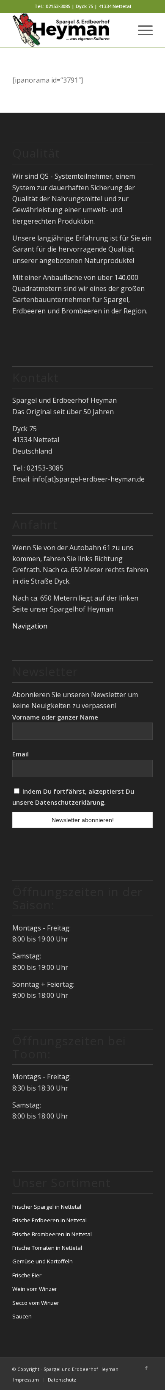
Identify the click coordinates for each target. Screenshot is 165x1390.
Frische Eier (26, 1275)
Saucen (22, 1316)
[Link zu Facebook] (146, 1368)
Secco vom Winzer (35, 1303)
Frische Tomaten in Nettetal (47, 1248)
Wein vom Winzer (34, 1289)
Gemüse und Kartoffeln (42, 1261)
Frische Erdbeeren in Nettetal (49, 1220)
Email (20, 754)
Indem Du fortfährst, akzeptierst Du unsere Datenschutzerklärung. (73, 796)
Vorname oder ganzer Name (55, 717)
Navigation (29, 626)
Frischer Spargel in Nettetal (46, 1206)
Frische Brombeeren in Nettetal (52, 1234)
